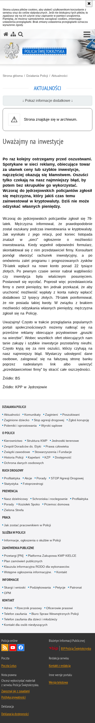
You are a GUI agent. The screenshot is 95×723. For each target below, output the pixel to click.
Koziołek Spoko (29, 504)
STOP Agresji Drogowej (67, 478)
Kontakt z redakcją (59, 665)
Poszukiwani (71, 414)
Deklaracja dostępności (15, 714)
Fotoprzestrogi (33, 483)
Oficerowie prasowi (59, 608)
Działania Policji (37, 75)
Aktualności (59, 75)
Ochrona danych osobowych (24, 463)
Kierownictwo (13, 440)
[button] (87, 34)
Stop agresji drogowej (49, 420)
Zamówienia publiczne (18, 548)
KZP (47, 457)
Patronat (76, 587)
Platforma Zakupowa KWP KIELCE (52, 555)
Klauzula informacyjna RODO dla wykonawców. (37, 566)
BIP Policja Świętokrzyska (76, 648)
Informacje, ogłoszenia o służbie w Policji (32, 540)
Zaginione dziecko (16, 420)
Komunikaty (32, 414)
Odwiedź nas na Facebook (20, 647)
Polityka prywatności (13, 697)
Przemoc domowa (56, 504)
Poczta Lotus (8, 665)
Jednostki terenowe (65, 440)
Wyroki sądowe (51, 425)
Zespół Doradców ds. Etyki (22, 446)
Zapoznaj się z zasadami (15, 691)
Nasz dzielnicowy (16, 499)
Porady (41, 478)
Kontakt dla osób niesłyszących (26, 624)
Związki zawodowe (17, 452)
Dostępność (63, 457)
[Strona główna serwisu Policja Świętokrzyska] (6, 34)
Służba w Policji (13, 532)
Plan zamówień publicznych (23, 561)
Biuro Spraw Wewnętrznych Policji (55, 614)
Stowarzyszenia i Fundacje (53, 452)
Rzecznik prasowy (29, 608)
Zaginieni (51, 414)
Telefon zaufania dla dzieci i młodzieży (30, 619)
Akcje (28, 478)
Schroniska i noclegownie (50, 499)
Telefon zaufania (15, 614)
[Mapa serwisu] (13, 34)
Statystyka (11, 483)
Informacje (10, 579)
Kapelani (34, 457)
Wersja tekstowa (58, 682)
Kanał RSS (4, 647)
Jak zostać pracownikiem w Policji (27, 525)
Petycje (60, 587)
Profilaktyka (12, 478)
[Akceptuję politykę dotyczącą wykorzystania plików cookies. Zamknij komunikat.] (89, 3)
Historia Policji (13, 457)
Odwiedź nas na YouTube (12, 647)
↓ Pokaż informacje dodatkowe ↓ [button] (47, 100)
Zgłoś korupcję (78, 420)
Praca (6, 517)
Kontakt (61, 572)
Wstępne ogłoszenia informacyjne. (28, 572)
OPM (7, 593)
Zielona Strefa (14, 510)
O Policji (8, 433)
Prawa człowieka (57, 446)
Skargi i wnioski (14, 587)
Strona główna (13, 75)
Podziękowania (40, 587)
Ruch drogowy (12, 470)
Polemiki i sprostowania (20, 425)
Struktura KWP (37, 440)
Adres (8, 608)
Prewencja (10, 491)
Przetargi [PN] (13, 555)
